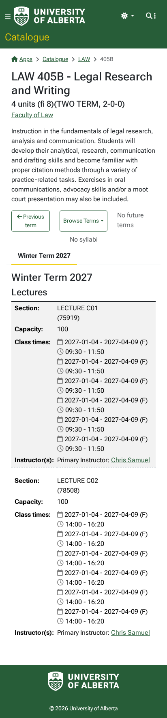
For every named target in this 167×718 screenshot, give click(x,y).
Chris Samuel (130, 460)
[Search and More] (151, 16)
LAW (84, 59)
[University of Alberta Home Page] (49, 16)
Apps (25, 59)
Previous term (33, 220)
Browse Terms (81, 220)
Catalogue (27, 37)
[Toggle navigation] (8, 16)
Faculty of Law (32, 115)
